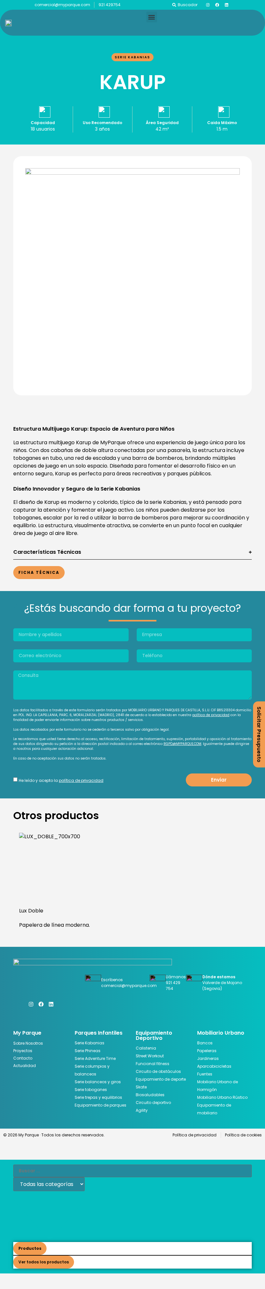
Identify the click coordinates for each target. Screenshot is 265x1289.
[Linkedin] (226, 5)
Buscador (187, 4)
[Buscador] (174, 5)
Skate (141, 1087)
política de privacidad (210, 715)
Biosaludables (150, 1094)
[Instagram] (208, 5)
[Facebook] (217, 5)
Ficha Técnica (38, 572)
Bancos (205, 1043)
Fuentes (204, 1074)
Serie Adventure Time (95, 1058)
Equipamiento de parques (100, 1105)
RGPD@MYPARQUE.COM (182, 743)
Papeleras (207, 1050)
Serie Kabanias (132, 57)
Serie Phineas (88, 1050)
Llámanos (176, 977)
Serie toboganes (91, 1089)
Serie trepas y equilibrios (98, 1097)
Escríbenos (112, 979)
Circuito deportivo (153, 1102)
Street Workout (150, 1056)
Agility (142, 1110)
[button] (151, 17)
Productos (29, 1248)
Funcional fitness (152, 1063)
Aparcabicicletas (214, 1066)
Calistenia (146, 1048)
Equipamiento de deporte (161, 1079)
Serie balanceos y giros (98, 1082)
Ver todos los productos (43, 1262)
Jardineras (208, 1058)
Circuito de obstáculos (158, 1071)
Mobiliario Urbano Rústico (222, 1097)
